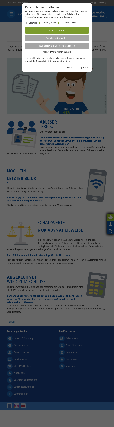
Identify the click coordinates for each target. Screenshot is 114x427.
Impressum (84, 67)
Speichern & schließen (57, 38)
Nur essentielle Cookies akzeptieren (57, 45)
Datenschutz (71, 67)
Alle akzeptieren (57, 30)
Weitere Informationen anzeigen (57, 52)
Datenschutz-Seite (44, 61)
